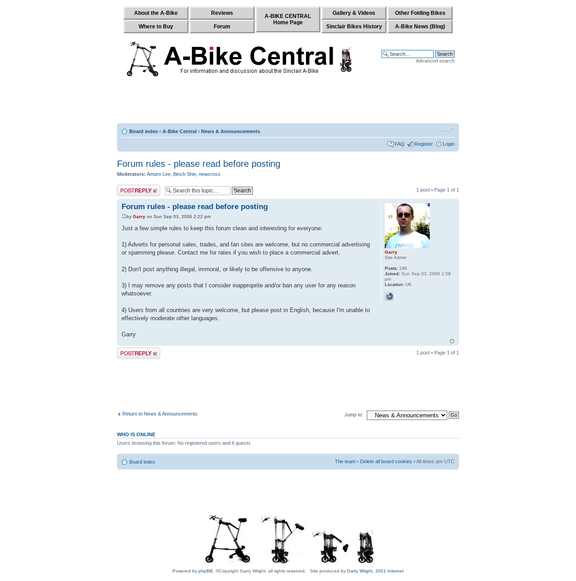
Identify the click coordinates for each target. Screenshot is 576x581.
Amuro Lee (159, 174)
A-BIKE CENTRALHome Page (288, 19)
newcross (209, 174)
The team (345, 461)
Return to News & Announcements (160, 413)
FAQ (400, 144)
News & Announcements (230, 131)
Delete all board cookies (386, 461)
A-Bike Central (179, 131)
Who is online (136, 434)
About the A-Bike (156, 13)
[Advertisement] (288, 102)
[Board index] (241, 57)
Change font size (447, 129)
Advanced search (435, 60)
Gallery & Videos (354, 13)
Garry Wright (360, 570)
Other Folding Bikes (420, 13)
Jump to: (353, 414)
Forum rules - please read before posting (198, 164)
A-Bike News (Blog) (420, 26)
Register (423, 144)
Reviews (222, 13)
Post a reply (130, 187)
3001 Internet (389, 570)
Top (452, 341)
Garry (139, 216)
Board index (143, 131)
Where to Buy (156, 26)
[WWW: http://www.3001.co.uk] (389, 296)
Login (448, 144)
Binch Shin (184, 174)
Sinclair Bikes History (354, 26)
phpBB (205, 570)
